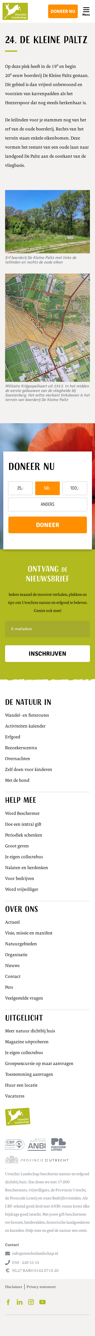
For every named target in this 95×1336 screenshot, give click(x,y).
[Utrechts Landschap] (15, 11)
